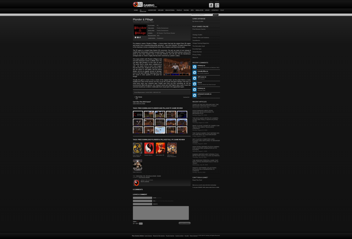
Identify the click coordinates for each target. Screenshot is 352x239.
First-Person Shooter (144, 177)
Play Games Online (138, 235)
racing (186, 10)
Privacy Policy (196, 54)
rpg (192, 10)
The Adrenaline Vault (198, 46)
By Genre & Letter (197, 21)
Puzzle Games (170, 235)
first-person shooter (151, 176)
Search (216, 14)
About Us (195, 57)
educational (170, 10)
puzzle (179, 10)
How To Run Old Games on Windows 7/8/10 (208, 67)
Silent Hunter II (201, 79)
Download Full (186, 97)
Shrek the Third (201, 90)
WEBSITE (155, 204)
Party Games (193, 235)
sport (207, 10)
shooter (159, 176)
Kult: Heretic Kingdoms (203, 73)
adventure (152, 10)
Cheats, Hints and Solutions (200, 37)
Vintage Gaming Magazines (200, 43)
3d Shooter (143, 11)
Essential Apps (196, 49)
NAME (157, 197)
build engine (139, 176)
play (222, 10)
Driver (199, 96)
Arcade (187, 235)
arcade (160, 10)
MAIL (163, 200)
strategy (215, 10)
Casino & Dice (179, 235)
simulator (199, 10)
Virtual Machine (197, 52)
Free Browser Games (199, 29)
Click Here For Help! (139, 103)
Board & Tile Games (159, 235)
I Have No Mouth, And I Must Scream (207, 84)
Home (136, 10)
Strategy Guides (197, 34)
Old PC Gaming (145, 181)
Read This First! (197, 180)
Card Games (148, 235)
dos (144, 176)
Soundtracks (196, 40)
